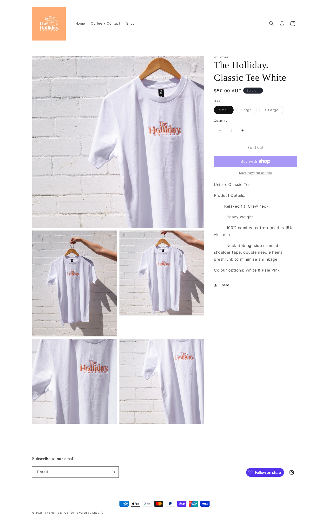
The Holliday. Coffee (59, 512)
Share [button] (224, 285)
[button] (271, 23)
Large (249, 111)
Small (226, 111)
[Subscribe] (113, 472)
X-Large (273, 111)
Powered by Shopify (89, 512)
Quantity (220, 121)
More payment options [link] (255, 173)
